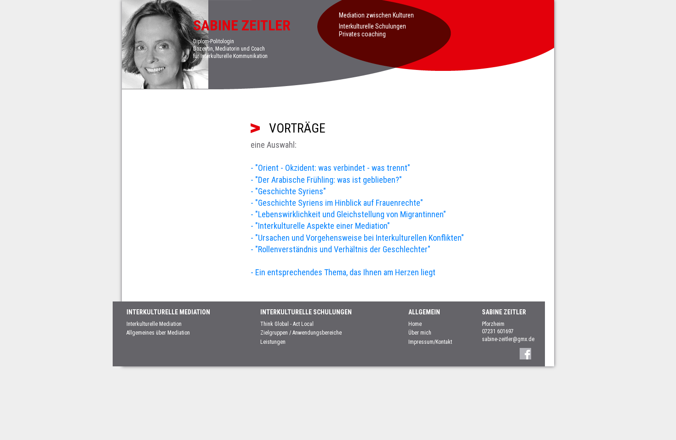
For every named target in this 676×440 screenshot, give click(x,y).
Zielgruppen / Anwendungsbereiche (301, 333)
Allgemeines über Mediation (158, 333)
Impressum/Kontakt (430, 342)
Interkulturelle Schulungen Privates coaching (372, 30)
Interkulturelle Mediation (154, 324)
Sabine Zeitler (242, 25)
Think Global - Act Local (287, 324)
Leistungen (273, 342)
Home (415, 324)
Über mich (419, 333)
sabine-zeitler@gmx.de (508, 339)
